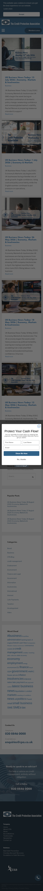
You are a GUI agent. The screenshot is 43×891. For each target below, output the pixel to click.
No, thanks (21, 459)
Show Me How (21, 453)
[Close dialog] (39, 426)
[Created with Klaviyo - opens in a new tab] (21, 466)
